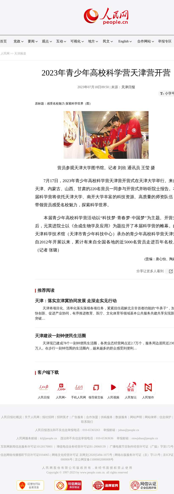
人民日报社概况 (11, 417)
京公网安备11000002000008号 (94, 459)
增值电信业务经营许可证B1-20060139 (81, 446)
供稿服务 (107, 417)
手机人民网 (78, 397)
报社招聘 (48, 417)
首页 (3, 41)
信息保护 (165, 417)
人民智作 (148, 397)
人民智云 (131, 397)
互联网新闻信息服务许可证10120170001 (27, 446)
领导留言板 (95, 397)
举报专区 (165, 41)
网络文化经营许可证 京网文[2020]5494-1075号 (82, 454)
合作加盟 (92, 417)
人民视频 (113, 397)
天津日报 (128, 87)
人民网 (5, 53)
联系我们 (87, 421)
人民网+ (61, 397)
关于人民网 (32, 417)
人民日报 (44, 397)
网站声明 (136, 417)
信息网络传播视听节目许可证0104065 (24, 454)
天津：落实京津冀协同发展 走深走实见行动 (76, 300)
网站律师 (151, 417)
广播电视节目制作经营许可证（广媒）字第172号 (142, 446)
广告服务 (77, 417)
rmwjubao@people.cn (145, 438)
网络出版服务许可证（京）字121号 (138, 454)
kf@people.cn (48, 438)
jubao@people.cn (128, 430)
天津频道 (20, 53)
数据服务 (121, 417)
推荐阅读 (46, 290)
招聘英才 (63, 417)
